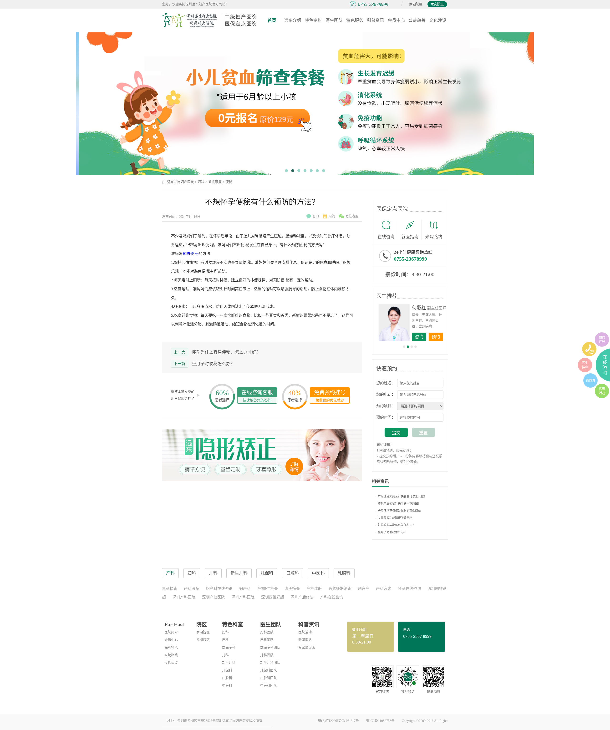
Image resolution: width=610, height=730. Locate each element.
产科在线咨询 (331, 597)
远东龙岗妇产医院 (180, 182)
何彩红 (417, 307)
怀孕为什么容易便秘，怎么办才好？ (226, 352)
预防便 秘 (191, 254)
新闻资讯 (305, 640)
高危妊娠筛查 (339, 589)
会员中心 (396, 20)
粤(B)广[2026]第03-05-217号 (338, 721)
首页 (272, 20)
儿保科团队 (268, 670)
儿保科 (227, 670)
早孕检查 (169, 589)
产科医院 (191, 589)
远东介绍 (292, 20)
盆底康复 (215, 182)
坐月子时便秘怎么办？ (213, 363)
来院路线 (433, 236)
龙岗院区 (437, 4)
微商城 (590, 380)
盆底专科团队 (270, 647)
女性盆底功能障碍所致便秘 (395, 518)
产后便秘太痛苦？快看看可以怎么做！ (402, 496)
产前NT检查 (267, 589)
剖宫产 (363, 589)
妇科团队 (267, 632)
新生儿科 (228, 662)
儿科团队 (267, 655)
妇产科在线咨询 (219, 589)
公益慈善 (417, 20)
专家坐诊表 (306, 647)
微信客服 (352, 216)
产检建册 (314, 589)
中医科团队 (268, 685)
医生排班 (585, 365)
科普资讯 (375, 20)
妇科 (201, 182)
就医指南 (409, 236)
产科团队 (267, 640)
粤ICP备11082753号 (380, 721)
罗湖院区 (415, 4)
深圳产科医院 (184, 597)
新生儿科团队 (270, 662)
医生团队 (334, 20)
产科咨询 (383, 589)
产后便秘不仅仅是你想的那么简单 (399, 510)
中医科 (227, 685)
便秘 (228, 182)
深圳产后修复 (302, 597)
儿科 (225, 655)
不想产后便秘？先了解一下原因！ (399, 503)
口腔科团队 (268, 678)
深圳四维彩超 (272, 597)
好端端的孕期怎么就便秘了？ (396, 525)
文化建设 (437, 20)
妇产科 (245, 589)
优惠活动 (602, 391)
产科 (225, 640)
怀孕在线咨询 (409, 589)
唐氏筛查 (292, 589)
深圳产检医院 (213, 597)
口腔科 (227, 678)
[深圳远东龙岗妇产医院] (209, 20)
